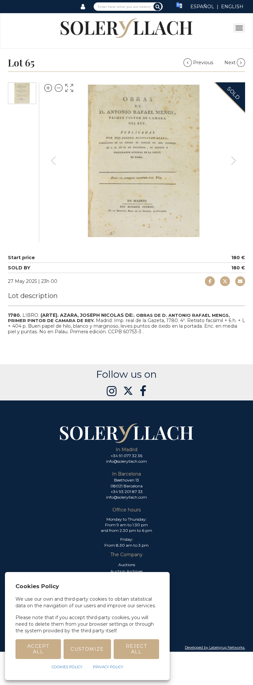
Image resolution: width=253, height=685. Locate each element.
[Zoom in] (48, 88)
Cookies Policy (67, 667)
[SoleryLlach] (126, 28)
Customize (87, 649)
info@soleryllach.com (126, 461)
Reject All (136, 649)
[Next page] (233, 161)
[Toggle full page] (69, 88)
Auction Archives (126, 571)
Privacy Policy (108, 667)
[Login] (82, 6)
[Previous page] (53, 161)
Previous (203, 63)
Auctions (126, 564)
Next (230, 63)
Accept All (38, 649)
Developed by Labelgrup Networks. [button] (215, 647)
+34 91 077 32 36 (126, 455)
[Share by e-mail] (210, 281)
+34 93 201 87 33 (127, 491)
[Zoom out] (59, 88)
